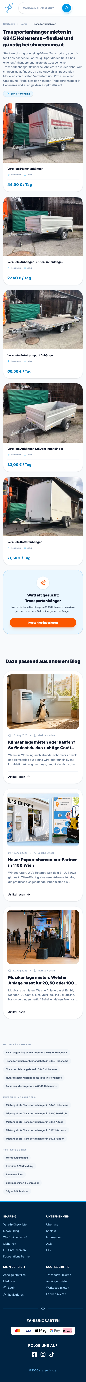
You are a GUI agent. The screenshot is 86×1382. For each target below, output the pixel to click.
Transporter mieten (58, 1274)
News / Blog (11, 1230)
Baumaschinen (14, 1174)
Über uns (52, 1224)
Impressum (53, 1237)
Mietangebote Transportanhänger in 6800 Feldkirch (36, 1113)
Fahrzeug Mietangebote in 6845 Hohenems (31, 1086)
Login (11, 1287)
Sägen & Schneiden (17, 1191)
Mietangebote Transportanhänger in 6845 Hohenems (37, 1105)
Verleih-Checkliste (15, 1224)
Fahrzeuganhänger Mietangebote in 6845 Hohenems (37, 1052)
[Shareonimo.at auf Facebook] (34, 1354)
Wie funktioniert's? (15, 1237)
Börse (24, 23)
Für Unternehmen (14, 1250)
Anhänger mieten (57, 1281)
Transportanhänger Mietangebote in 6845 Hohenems (37, 1060)
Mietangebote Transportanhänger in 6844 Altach (34, 1121)
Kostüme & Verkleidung (19, 1166)
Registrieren (16, 1294)
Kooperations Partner (17, 1256)
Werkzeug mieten (57, 1287)
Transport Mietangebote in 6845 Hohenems (31, 1069)
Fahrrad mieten (56, 1294)
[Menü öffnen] (77, 8)
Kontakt (51, 1230)
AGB (49, 1243)
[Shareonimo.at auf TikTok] (52, 1354)
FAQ (49, 1250)
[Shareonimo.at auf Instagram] (43, 1354)
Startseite (9, 23)
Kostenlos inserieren (43, 622)
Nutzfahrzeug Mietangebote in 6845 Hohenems (34, 1077)
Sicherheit (9, 1243)
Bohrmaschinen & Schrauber (22, 1182)
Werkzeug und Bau (17, 1157)
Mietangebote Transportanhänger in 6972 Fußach (35, 1138)
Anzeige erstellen (14, 1274)
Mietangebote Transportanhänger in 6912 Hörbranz (36, 1130)
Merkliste (9, 1281)
